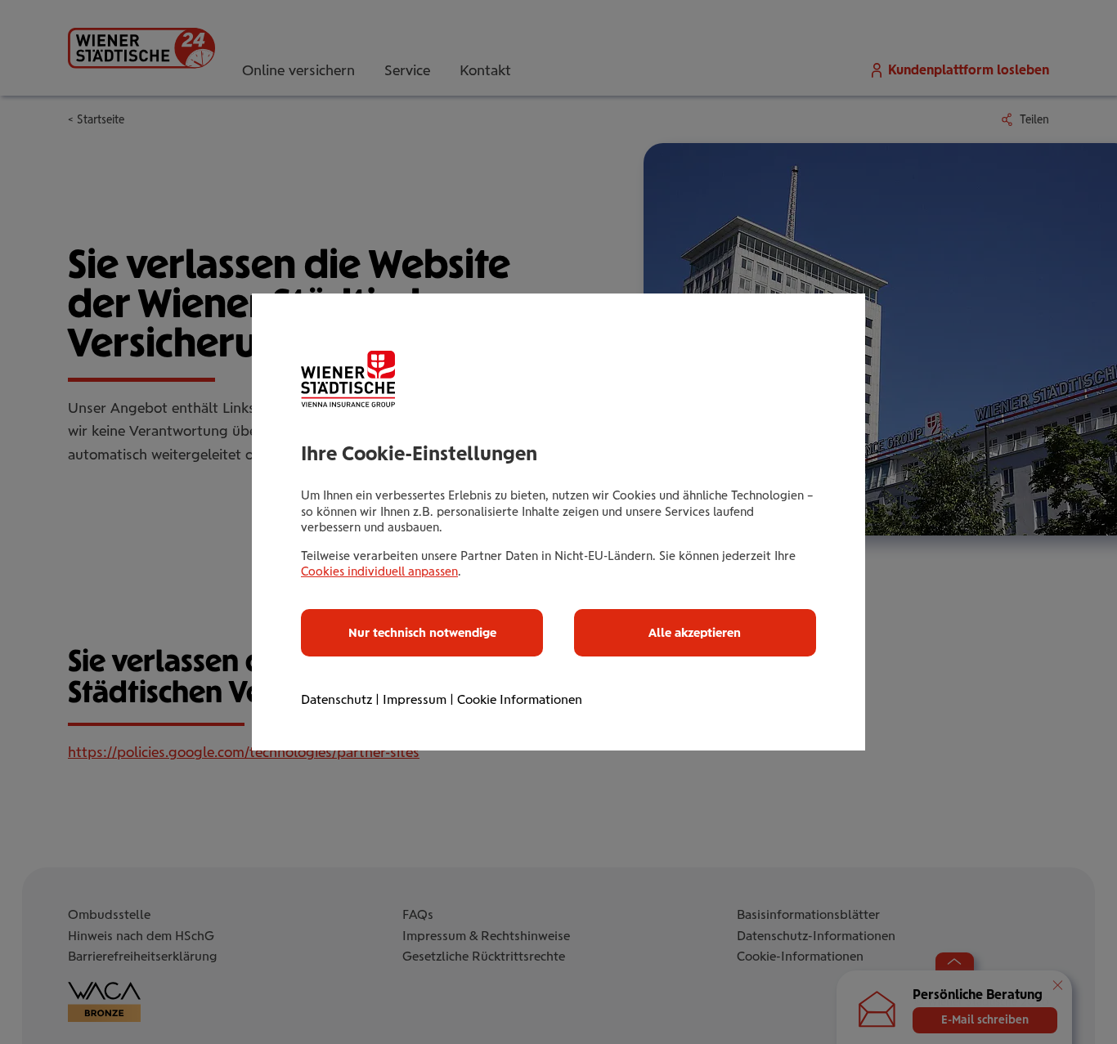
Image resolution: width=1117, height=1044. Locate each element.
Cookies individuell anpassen (379, 571)
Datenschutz (336, 699)
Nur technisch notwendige (422, 632)
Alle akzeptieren (694, 632)
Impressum (414, 699)
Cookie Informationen (519, 699)
